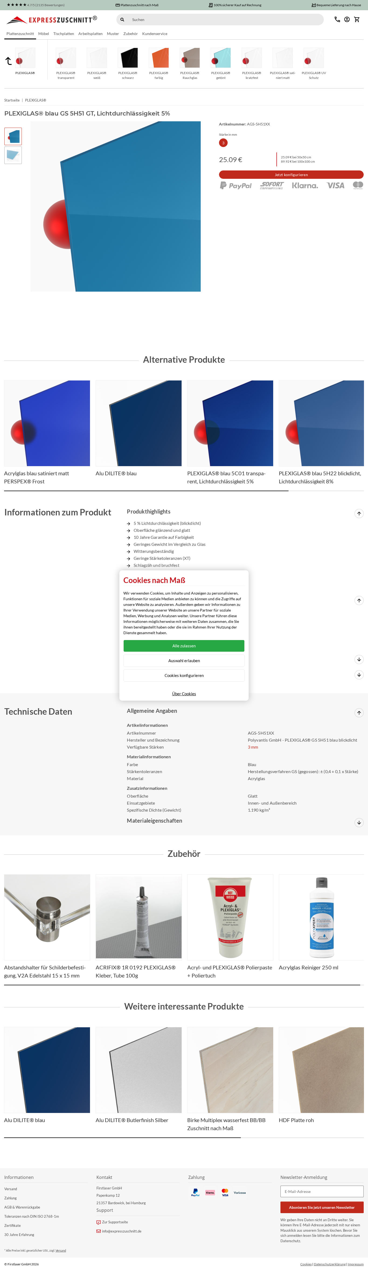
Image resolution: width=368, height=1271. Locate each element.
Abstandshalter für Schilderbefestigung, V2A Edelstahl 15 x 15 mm (45, 971)
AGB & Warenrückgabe (22, 1207)
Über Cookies (184, 693)
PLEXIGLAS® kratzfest (251, 75)
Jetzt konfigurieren (291, 174)
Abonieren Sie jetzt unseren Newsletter (322, 1207)
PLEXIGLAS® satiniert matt (283, 75)
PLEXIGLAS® (25, 73)
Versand (10, 1189)
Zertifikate (12, 1225)
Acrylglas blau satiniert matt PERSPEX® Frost (36, 477)
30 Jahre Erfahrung (19, 1234)
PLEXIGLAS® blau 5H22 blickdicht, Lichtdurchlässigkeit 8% (320, 477)
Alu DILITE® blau (24, 1120)
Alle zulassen (184, 645)
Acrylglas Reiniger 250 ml (308, 967)
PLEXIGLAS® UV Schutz (314, 75)
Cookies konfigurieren (184, 675)
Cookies (306, 1264)
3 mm (253, 746)
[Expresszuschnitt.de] (51, 19)
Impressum (356, 1264)
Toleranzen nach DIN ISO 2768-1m (31, 1216)
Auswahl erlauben (184, 660)
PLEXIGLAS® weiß (96, 75)
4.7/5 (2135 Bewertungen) (46, 5)
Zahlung (10, 1198)
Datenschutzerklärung (330, 1264)
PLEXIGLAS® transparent (65, 75)
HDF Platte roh (296, 1120)
